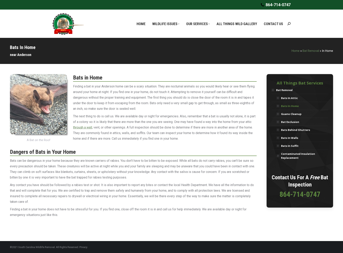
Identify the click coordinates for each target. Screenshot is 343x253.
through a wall (82, 127)
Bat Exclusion (290, 122)
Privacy (83, 247)
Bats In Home (290, 106)
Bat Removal (311, 51)
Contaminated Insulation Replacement (298, 156)
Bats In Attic (289, 98)
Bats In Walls (289, 138)
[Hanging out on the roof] (38, 104)
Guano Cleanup (291, 114)
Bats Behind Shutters (295, 130)
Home (296, 51)
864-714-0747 (278, 4)
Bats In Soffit (290, 146)
